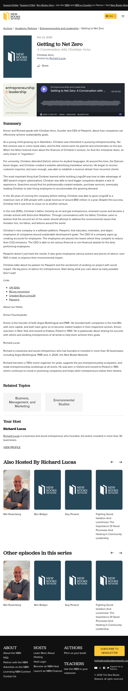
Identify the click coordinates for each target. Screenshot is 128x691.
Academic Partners (26, 28)
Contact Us (9, 676)
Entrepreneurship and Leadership (59, 28)
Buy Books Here (45, 5)
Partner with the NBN (15, 662)
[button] (112, 462)
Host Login (40, 662)
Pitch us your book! (75, 653)
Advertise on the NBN (16, 667)
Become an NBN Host (46, 666)
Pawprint (14, 300)
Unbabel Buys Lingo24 (22, 296)
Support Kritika (10, 5)
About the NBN (12, 653)
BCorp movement (19, 292)
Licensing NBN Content (17, 672)
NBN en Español (83, 5)
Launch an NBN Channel (48, 671)
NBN (67, 5)
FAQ (5, 658)
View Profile (11, 447)
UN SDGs (14, 288)
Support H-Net (27, 5)
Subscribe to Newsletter (109, 651)
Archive (7, 28)
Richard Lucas (58, 58)
